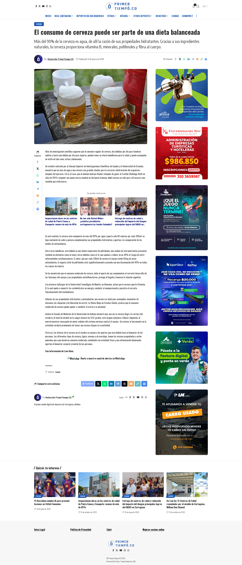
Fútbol (38, 496)
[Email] (197, 59)
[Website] (126, 397)
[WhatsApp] (50, 6)
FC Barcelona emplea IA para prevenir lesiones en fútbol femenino (52, 502)
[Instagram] (47, 6)
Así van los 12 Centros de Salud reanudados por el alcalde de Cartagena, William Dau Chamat (186, 504)
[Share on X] (180, 59)
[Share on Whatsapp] (184, 59)
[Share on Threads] (124, 384)
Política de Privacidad (80, 529)
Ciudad (39, 24)
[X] (39, 6)
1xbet (109, 529)
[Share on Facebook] (175, 59)
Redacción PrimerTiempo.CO (61, 59)
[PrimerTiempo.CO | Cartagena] (121, 6)
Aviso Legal (39, 529)
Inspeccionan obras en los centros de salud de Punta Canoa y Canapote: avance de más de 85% (61, 221)
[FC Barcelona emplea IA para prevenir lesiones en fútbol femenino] (54, 484)
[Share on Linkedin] (188, 59)
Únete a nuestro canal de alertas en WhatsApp (102, 358)
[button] (197, 6)
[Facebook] (36, 6)
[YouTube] (43, 6)
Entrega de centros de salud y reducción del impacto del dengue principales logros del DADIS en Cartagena (130, 221)
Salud (57, 371)
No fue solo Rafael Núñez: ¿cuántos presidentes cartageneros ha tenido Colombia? (96, 221)
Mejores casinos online (153, 529)
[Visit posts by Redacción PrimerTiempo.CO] (38, 59)
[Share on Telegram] (193, 59)
